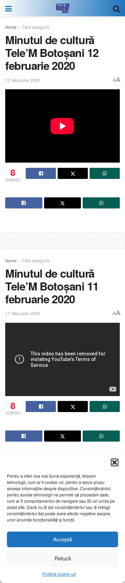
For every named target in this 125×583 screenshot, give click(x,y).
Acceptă (62, 539)
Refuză (63, 558)
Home (11, 27)
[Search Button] (116, 8)
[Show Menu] (8, 8)
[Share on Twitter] (73, 173)
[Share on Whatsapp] (105, 173)
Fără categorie (36, 27)
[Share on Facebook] (41, 173)
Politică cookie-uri (59, 574)
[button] (114, 462)
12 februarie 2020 (22, 80)
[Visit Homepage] (62, 8)
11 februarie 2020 (22, 313)
